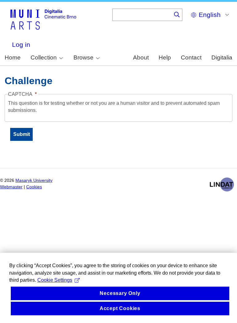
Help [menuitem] (165, 57)
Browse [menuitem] (83, 57)
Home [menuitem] (13, 57)
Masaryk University (33, 180)
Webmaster (11, 187)
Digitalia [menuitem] (221, 57)
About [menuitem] (141, 57)
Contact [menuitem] (191, 57)
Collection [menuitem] (44, 57)
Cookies (34, 187)
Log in (21, 44)
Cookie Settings (54, 280)
